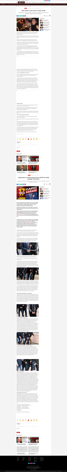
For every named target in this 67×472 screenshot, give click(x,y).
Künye (17, 0)
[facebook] (17, 16)
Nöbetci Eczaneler (42, 459)
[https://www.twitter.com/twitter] (44, 0)
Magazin (43, 2)
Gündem (27, 2)
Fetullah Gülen (28, 221)
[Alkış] (20, 138)
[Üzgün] (37, 138)
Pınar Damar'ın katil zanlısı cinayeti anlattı (26, 6)
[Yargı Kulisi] (21, 2)
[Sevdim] (23, 138)
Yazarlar (60, 4)
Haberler (18, 6)
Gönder (18, 432)
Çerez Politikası (23, 0)
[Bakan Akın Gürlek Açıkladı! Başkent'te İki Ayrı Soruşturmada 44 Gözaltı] (22, 168)
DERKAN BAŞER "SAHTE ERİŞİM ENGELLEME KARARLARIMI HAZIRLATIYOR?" (33, 163)
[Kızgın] (28, 138)
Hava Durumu (41, 457)
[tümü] (47, 2)
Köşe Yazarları (29, 459)
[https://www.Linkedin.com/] (48, 0)
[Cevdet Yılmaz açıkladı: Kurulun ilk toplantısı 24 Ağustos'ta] (33, 168)
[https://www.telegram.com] (49, 0)
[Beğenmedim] (26, 138)
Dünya (35, 2)
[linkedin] (23, 16)
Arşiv (34, 459)
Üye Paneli (64, 4)
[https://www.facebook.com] (47, 0)
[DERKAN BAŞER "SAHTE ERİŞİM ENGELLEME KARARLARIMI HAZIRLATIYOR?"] (33, 159)
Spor (46, 2)
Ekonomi (32, 2)
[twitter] (18, 16)
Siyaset (30, 2)
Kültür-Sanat (23, 458)
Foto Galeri (55, 4)
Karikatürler (35, 461)
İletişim (20, 0)
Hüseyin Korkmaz (21, 214)
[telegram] (22, 16)
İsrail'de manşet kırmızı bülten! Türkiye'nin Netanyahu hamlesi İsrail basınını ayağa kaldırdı (22, 163)
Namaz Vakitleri (41, 460)
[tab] (19, 143)
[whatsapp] (20, 16)
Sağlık (38, 2)
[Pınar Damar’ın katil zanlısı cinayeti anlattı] (28, 24)
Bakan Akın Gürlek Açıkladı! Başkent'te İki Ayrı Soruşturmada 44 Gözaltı (22, 172)
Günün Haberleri (36, 458)
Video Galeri (50, 4)
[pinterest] (25, 16)
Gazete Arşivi (35, 460)
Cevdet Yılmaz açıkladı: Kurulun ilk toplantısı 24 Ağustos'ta (33, 172)
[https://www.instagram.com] (45, 0)
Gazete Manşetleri (42, 458)
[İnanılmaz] (34, 138)
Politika (40, 2)
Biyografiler (29, 460)
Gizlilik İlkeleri (26, 0)
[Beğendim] (18, 138)
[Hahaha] (31, 138)
